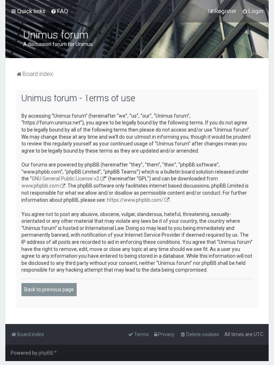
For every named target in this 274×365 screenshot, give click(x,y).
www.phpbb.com (40, 186)
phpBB (46, 353)
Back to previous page (49, 289)
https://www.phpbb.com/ (135, 200)
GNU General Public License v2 (65, 178)
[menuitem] (59, 11)
